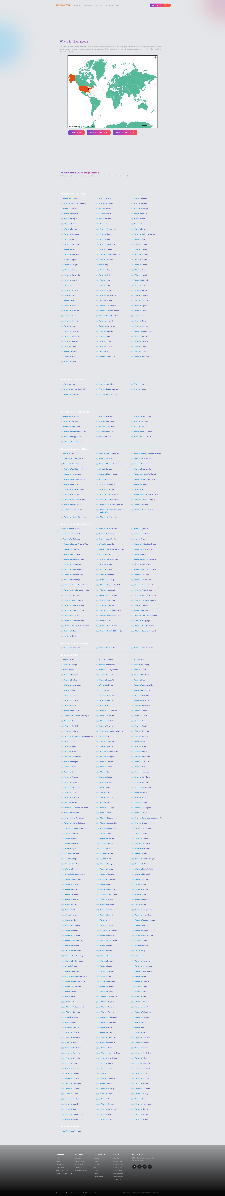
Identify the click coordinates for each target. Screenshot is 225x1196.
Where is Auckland (142, 981)
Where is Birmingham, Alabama (111, 731)
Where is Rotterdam (107, 879)
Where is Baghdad (142, 838)
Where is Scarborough (74, 1089)
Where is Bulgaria (70, 229)
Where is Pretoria (72, 1073)
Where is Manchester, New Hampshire (79, 736)
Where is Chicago (70, 665)
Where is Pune (140, 905)
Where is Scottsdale (143, 1053)
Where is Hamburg (107, 986)
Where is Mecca (141, 711)
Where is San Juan (142, 1114)
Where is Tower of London (145, 585)
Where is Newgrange (142, 621)
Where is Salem (105, 787)
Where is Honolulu (71, 915)
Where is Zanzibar (105, 469)
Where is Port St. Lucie (74, 1114)
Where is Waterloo (107, 874)
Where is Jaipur (106, 1027)
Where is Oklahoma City (144, 961)
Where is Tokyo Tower (72, 631)
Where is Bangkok (71, 726)
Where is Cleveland (72, 864)
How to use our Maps (62, 1170)
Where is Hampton (106, 705)
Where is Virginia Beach (109, 1017)
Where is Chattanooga (143, 966)
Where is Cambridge (143, 828)
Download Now (76, 133)
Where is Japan (105, 290)
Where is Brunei (140, 224)
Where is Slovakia (71, 331)
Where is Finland (141, 265)
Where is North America (72, 394)
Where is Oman (140, 311)
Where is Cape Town (142, 777)
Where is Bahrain (105, 214)
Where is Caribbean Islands (144, 234)
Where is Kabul (141, 940)
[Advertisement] (113, 23)
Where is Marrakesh (142, 848)
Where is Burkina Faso (108, 229)
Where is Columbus (143, 1063)
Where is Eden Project (108, 580)
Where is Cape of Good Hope (74, 459)
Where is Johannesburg (74, 940)
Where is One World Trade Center (112, 631)
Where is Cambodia (71, 234)
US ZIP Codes (79, 1167)
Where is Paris (139, 680)
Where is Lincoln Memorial (74, 569)
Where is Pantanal (141, 505)
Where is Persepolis (141, 610)
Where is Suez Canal (71, 529)
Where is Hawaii (141, 275)
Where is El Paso (106, 992)
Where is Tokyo (105, 792)
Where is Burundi (140, 229)
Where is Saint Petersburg (74, 818)
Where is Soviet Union (73, 336)
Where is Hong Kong (141, 665)
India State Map (117, 1161)
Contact (58, 1161)
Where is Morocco (71, 306)
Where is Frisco (106, 966)
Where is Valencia (71, 777)
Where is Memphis (142, 782)
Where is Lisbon (70, 772)
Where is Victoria (142, 1083)
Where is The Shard (72, 595)
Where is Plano (71, 1063)
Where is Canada (106, 234)
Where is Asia (139, 384)
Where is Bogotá (71, 930)
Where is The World (142, 605)
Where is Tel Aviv (71, 900)
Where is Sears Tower (107, 605)
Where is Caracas (142, 1017)
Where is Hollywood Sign (109, 559)
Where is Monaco (69, 670)
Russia (96, 1173)
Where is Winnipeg (107, 864)
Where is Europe (140, 389)
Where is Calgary (140, 802)
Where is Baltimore (107, 716)
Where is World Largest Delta (75, 469)
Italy (95, 1167)
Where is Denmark (142, 249)
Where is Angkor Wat (142, 564)
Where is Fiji (103, 265)
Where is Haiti (104, 275)
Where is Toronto (141, 716)
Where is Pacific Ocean (143, 432)
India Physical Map (118, 1170)
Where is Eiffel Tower (142, 534)
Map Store (78, 1158)
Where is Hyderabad (107, 838)
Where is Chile (104, 239)
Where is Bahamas (71, 214)
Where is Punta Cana (142, 690)
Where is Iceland (71, 280)
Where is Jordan (140, 290)
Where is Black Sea (141, 421)
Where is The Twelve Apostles (111, 505)
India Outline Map (118, 1164)
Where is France (71, 270)
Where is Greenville (143, 1068)
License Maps (60, 1167)
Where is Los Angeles (143, 808)
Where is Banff (106, 976)
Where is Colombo (72, 1109)
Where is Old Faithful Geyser (75, 517)
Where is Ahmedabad (73, 935)
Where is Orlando (71, 910)
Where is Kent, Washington (75, 981)
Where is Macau (70, 721)
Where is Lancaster (107, 1043)
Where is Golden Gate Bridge (145, 544)
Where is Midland (71, 1043)
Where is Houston (107, 961)
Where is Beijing (141, 767)
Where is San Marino (107, 326)
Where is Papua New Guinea (109, 316)
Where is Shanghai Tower (144, 626)
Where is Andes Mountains (109, 454)
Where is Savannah (72, 971)
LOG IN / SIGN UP (157, 5)
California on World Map (72, 1131)
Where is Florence (107, 905)
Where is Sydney (106, 869)
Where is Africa (69, 384)
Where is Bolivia (70, 224)
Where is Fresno (71, 992)
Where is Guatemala (72, 275)
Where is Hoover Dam (107, 544)
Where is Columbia (106, 685)
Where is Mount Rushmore (108, 529)
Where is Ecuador (141, 254)
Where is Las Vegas (71, 711)
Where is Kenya (70, 295)
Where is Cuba (69, 249)
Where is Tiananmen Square (145, 600)
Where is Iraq (105, 285)
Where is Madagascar (108, 295)
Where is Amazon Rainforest (145, 474)
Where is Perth (105, 884)
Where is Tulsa (105, 859)
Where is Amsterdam (107, 665)
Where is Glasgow (106, 746)
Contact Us (94, 1193)
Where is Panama (71, 316)
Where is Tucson (71, 1068)
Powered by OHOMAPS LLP (64, 1173)
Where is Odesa (71, 838)
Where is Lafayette (143, 1038)
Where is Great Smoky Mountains (146, 494)
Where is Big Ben (140, 554)
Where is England (106, 260)
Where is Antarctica (106, 384)
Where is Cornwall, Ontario (75, 874)
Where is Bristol (105, 802)
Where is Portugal (106, 321)
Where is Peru (139, 316)
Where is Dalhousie (72, 1038)
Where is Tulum (139, 539)
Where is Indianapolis (142, 772)
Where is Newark (71, 869)
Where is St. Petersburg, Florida (77, 808)
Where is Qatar (140, 321)
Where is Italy (140, 285)
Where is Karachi (106, 925)
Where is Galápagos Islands (74, 479)
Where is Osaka (106, 1032)
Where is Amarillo (72, 1104)
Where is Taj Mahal (141, 529)
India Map (116, 1158)
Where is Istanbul (106, 721)
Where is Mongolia (142, 300)
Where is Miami (140, 746)
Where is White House (71, 539)
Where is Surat (106, 1099)
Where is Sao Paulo (72, 1099)
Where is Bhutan (140, 219)
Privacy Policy (60, 1193)
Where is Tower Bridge (143, 590)
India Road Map (117, 1167)
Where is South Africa (142, 331)
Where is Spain (105, 336)
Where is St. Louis (106, 726)
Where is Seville (106, 1119)
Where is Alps (68, 454)
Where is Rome (105, 690)
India (117, 5)
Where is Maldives (141, 295)
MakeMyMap (79, 1164)
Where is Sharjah (142, 1119)
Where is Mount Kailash (142, 459)
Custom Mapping (80, 1161)
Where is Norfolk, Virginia (74, 961)
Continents (87, 5)
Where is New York (106, 675)
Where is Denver (106, 813)
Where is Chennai (141, 930)
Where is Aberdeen (107, 981)
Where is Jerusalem (142, 705)
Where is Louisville (107, 915)
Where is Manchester (73, 757)
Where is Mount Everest (108, 474)
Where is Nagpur (141, 889)
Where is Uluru (139, 489)
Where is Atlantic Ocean (143, 416)
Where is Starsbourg (108, 1109)
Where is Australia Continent (74, 389)
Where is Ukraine (141, 351)
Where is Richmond (73, 1012)
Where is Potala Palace (108, 626)
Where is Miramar (142, 1043)
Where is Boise (141, 1058)
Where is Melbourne (142, 843)
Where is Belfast (141, 721)
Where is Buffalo (70, 792)
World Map (77, 5)
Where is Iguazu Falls (107, 489)
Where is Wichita (71, 1017)
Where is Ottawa (141, 823)
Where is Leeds (106, 946)
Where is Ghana (105, 270)
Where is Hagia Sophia (108, 590)
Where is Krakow (141, 946)
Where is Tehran (71, 1094)
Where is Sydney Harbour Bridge (77, 626)
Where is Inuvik (141, 1032)
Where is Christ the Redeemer (146, 616)
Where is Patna (141, 1073)
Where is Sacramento (72, 813)
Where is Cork (106, 1073)
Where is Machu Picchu (107, 539)
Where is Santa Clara (108, 1007)
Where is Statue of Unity (143, 549)
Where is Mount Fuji (71, 484)
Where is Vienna (70, 690)
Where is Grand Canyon (73, 474)
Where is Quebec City (143, 787)
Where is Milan (104, 736)
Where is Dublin (140, 741)
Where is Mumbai (140, 792)
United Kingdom (98, 1176)
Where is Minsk (106, 951)
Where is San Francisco (108, 711)
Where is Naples (141, 951)
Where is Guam (140, 270)
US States (109, 5)
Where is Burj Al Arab (72, 616)
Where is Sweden (71, 341)
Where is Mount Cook (72, 505)
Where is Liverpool (142, 762)
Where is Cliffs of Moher (108, 494)
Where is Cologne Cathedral (145, 631)
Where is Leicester (72, 1032)
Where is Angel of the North (110, 585)
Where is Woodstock (108, 828)
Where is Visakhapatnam (109, 956)
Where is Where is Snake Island (110, 464)
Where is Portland (71, 731)
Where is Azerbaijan (141, 208)
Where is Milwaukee (107, 695)
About (57, 1158)
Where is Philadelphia (142, 675)
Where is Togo (70, 346)
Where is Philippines (72, 321)
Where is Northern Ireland (109, 311)
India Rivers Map (118, 1173)
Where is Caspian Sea (71, 426)
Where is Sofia (106, 1114)
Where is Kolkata (141, 925)
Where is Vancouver (142, 757)
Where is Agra (70, 848)
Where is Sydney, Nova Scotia (76, 828)
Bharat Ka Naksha (118, 1176)
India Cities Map (117, 1180)
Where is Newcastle (107, 889)
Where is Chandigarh (73, 1083)
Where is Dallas (141, 894)
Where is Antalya (107, 1063)
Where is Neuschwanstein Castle (76, 590)
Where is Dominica (72, 254)
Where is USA (70, 357)
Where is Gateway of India (74, 559)
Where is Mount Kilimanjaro (144, 479)
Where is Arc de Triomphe (109, 595)
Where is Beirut (106, 848)
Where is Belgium (70, 219)
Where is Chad (70, 239)
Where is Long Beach (143, 1007)
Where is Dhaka (71, 1022)
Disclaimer (86, 1193)
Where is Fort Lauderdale (75, 1007)
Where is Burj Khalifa (72, 554)
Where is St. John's (143, 1089)
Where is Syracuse (107, 971)
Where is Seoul (71, 905)
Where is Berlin (70, 705)
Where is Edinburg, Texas (109, 751)
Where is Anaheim (142, 1002)
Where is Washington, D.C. (144, 685)
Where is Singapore (106, 659)
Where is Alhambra (106, 575)
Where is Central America (108, 389)
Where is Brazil (104, 224)
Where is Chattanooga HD (98, 132)
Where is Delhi (105, 920)
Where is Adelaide (72, 1078)
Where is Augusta (107, 1002)
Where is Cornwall (142, 879)
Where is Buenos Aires (108, 930)
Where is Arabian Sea (71, 416)
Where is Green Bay (142, 731)
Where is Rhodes (72, 1002)
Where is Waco (106, 1048)
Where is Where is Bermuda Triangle (147, 454)
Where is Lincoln (141, 1109)
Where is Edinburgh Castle (74, 610)
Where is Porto (70, 997)
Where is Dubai (69, 659)
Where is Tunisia (106, 346)
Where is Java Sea (140, 426)
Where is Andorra (140, 198)
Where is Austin (141, 854)
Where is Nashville (141, 813)
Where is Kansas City (107, 680)
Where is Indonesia (141, 280)
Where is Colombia (72, 244)
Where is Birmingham (107, 757)
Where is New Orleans (142, 695)
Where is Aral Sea (105, 416)
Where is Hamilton (142, 976)
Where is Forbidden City (74, 575)
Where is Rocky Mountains (145, 510)
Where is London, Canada (108, 670)
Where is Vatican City (108, 357)
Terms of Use (70, 1193)
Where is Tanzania (141, 341)
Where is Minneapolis (72, 787)
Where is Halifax (141, 864)
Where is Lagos (106, 833)
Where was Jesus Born (72, 648)
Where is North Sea (106, 432)
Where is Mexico (106, 300)
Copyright (78, 1193)
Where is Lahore (106, 1094)
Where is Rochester (73, 1058)
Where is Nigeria (141, 306)
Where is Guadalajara (108, 1022)
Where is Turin (140, 997)
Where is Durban (106, 900)
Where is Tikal (105, 621)
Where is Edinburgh (141, 751)
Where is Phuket (141, 992)
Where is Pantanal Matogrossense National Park (112, 511)
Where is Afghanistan (71, 198)
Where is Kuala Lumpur (108, 940)
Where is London (140, 670)
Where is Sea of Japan (142, 437)
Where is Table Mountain (108, 500)
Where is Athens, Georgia (145, 859)
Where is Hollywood (72, 636)
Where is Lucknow (72, 946)
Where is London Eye (72, 580)
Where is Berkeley (107, 1089)
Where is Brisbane (107, 935)
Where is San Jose (72, 854)
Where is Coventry (72, 1027)
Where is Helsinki (71, 802)
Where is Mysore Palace (74, 600)
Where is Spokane (107, 1104)
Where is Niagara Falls (142, 469)
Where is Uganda (70, 351)
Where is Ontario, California (74, 823)
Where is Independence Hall (110, 610)
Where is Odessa (106, 818)
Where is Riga (140, 884)
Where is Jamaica (71, 290)
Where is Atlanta (71, 751)
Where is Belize (105, 219)
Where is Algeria (105, 198)
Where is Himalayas (106, 459)
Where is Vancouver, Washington (77, 716)
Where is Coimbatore (73, 986)
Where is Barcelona (141, 700)
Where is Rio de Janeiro (74, 879)
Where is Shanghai (71, 762)
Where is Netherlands (108, 306)
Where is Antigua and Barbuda (74, 203)
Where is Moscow (141, 736)
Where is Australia (70, 208)
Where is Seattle (70, 695)
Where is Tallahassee (143, 1012)
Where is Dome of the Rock (109, 648)
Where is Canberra (108, 1078)
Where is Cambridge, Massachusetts (148, 818)
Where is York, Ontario (143, 971)
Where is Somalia (106, 331)
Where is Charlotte (106, 782)
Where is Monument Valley (74, 489)
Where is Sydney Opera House (76, 585)
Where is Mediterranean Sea (75, 432)
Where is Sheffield (72, 1119)
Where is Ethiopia (71, 265)
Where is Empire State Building (145, 559)
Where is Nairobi (71, 894)
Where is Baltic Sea (70, 421)
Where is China (140, 239)
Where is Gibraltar (107, 843)
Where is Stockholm (106, 777)
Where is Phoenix (71, 966)
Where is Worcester (73, 1053)
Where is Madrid (106, 767)
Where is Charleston (143, 915)
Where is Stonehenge (107, 534)
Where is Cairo (70, 920)
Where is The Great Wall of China (111, 549)
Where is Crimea (141, 244)
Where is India (105, 280)
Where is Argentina (106, 203)
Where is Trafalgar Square (74, 605)
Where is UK (104, 351)
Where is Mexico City (143, 874)
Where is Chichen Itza (72, 564)
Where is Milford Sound (108, 517)
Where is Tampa (71, 859)
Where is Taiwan (106, 341)
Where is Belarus (140, 214)
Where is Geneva (71, 746)
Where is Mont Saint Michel (75, 500)
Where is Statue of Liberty (73, 534)
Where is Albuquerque (143, 910)
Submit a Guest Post (81, 1170)
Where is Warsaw (106, 797)
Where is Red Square (107, 600)
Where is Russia (70, 326)
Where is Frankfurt (72, 843)
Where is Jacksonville (108, 894)
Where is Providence (143, 1104)
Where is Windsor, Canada (145, 920)
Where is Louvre (105, 569)
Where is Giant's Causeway (145, 500)
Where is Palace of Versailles (145, 569)
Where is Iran (69, 285)
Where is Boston (70, 680)
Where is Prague (140, 659)
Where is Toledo (141, 956)
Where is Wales (70, 362)
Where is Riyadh (106, 1083)
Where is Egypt (70, 260)
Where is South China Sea (73, 442)
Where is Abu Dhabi (106, 700)
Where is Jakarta (71, 833)
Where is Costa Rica (107, 244)
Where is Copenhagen (72, 685)
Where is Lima (140, 1022)
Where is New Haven (73, 1048)
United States (98, 5)
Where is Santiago (142, 1094)
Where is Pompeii (105, 479)
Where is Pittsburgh (72, 741)
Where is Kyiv (140, 1027)
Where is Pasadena (142, 1099)
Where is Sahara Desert (72, 464)
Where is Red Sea (105, 437)
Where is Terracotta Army (74, 621)
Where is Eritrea (141, 260)
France (96, 1161)
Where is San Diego (107, 808)
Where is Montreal (106, 762)
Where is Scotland (141, 326)
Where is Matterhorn (72, 494)
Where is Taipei (141, 986)
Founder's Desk (60, 1164)
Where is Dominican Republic (110, 254)
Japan (96, 1170)
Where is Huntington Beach (111, 1053)
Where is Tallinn (106, 1068)
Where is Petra (104, 554)
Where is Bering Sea (106, 421)
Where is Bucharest (142, 900)
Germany (96, 1164)
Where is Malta (69, 300)
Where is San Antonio (109, 997)
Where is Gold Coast (73, 951)
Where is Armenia (140, 203)
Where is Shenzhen (143, 1078)
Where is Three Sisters (73, 510)
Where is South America (108, 394)
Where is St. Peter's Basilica (145, 595)
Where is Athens (71, 884)
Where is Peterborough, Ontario (77, 976)
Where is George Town (144, 935)
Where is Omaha (106, 910)
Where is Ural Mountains (143, 464)
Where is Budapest (71, 675)
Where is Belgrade (71, 767)
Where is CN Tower (142, 575)
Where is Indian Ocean (107, 426)
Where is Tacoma (107, 1012)
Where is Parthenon (107, 564)
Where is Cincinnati (72, 700)
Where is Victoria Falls (108, 484)
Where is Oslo (105, 772)
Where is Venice (71, 782)
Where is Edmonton (72, 925)
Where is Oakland (106, 854)
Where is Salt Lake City (108, 823)
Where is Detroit (141, 726)
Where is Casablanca (107, 741)
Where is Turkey (141, 346)
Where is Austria (105, 208)
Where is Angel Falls (141, 484)
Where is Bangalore (72, 797)
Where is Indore (71, 889)
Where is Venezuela (142, 357)
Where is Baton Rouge (109, 1058)
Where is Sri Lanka (141, 336)
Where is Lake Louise (108, 1038)
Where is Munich (141, 797)
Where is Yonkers (141, 1048)
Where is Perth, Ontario (144, 869)
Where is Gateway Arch (143, 580)
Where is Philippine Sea (73, 437)
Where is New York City (74, 956)
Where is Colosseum (72, 549)
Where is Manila (141, 833)
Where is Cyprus (106, 249)
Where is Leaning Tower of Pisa (76, 544)
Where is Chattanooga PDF (125, 132)
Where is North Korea (72, 311)
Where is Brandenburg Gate (110, 616)
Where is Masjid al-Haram (143, 648)
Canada (96, 1158)
